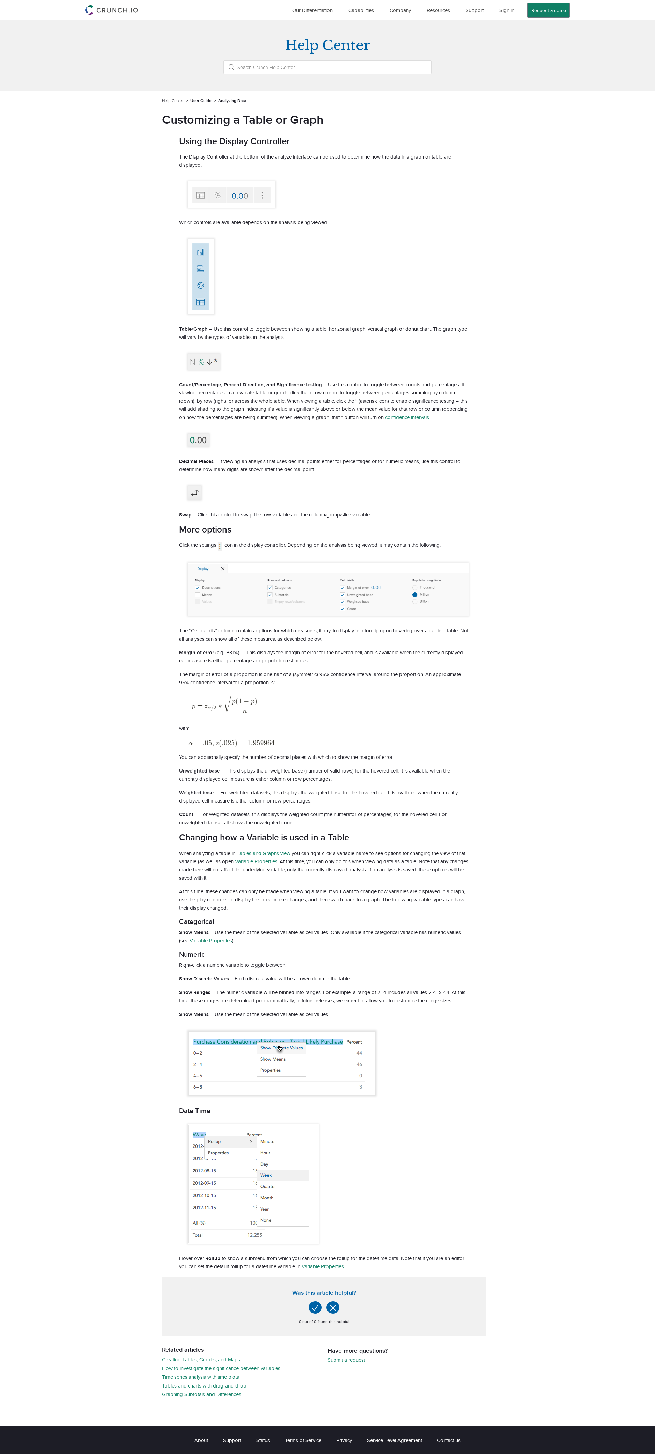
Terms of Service (303, 1440)
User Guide (201, 100)
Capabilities (361, 10)
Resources (438, 10)
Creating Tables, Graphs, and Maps (201, 1359)
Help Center (173, 100)
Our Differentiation (312, 10)
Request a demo (548, 10)
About (201, 1440)
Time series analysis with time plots (200, 1376)
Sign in (506, 10)
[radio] (315, 1307)
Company (400, 10)
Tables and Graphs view (263, 853)
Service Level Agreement (394, 1440)
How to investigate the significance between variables (221, 1368)
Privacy (344, 1440)
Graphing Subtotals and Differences (201, 1394)
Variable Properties (256, 861)
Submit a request (346, 1359)
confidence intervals (407, 417)
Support (475, 10)
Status (263, 1440)
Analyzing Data (232, 100)
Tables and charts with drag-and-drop (204, 1385)
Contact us (449, 1440)
